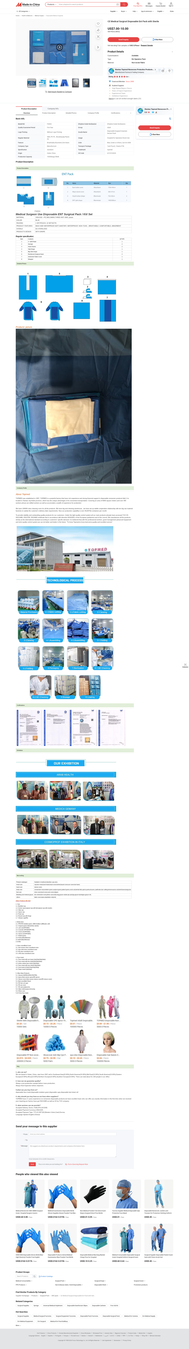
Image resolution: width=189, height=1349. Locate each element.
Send (32, 1164)
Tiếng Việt (144, 1335)
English (43, 1335)
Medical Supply (39, 15)
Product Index (132, 1333)
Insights (149, 1333)
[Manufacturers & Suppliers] (28, 4)
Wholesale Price (97, 1333)
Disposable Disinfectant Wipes (77, 1305)
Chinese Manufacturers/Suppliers (68, 1333)
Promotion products (141, 1285)
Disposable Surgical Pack (111, 1316)
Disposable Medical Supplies (54, 15)
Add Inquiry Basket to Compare (60, 92)
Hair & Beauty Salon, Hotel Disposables (68, 1285)
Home (17, 15)
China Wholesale (86, 1333)
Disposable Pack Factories (89, 1316)
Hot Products (41, 1333)
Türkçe (137, 1335)
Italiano (83, 1335)
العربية (106, 1335)
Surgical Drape (99, 1281)
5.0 (146, 112)
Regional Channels (120, 1333)
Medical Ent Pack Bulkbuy (59, 1321)
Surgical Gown (139, 1281)
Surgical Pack (59, 1281)
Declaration (117, 1340)
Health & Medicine (27, 15)
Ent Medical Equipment (25, 1321)
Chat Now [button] (159, 40)
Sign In (111, 98)
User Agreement (106, 1340)
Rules (172, 11)
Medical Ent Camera (131, 1316)
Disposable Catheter (99, 1305)
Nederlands (98, 1335)
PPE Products (20, 1285)
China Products (51, 1333)
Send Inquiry (124, 40)
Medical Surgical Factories (42, 1316)
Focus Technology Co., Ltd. (80, 1340)
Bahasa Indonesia (155, 1335)
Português (58, 1335)
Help (134, 11)
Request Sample (147, 45)
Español (50, 1335)
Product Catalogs (46, 1276)
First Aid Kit (114, 1305)
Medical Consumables (23, 1281)
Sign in (171, 6)
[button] (126, 113)
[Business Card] (170, 118)
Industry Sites (109, 1333)
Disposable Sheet (100, 1285)
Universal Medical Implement (53, 1305)
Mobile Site (142, 1333)
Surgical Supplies (23, 1305)
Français (66, 1335)
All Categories (23, 11)
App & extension (146, 11)
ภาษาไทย (130, 1335)
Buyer (123, 11)
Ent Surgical (42, 1321)
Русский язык (75, 1335)
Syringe (36, 1305)
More (18, 1325)
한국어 (112, 1335)
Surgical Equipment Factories (66, 1316)
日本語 (118, 1335)
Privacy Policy (127, 1340)
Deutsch (90, 1335)
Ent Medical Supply (148, 1316)
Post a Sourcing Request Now (76, 1164)
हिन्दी (124, 1335)
